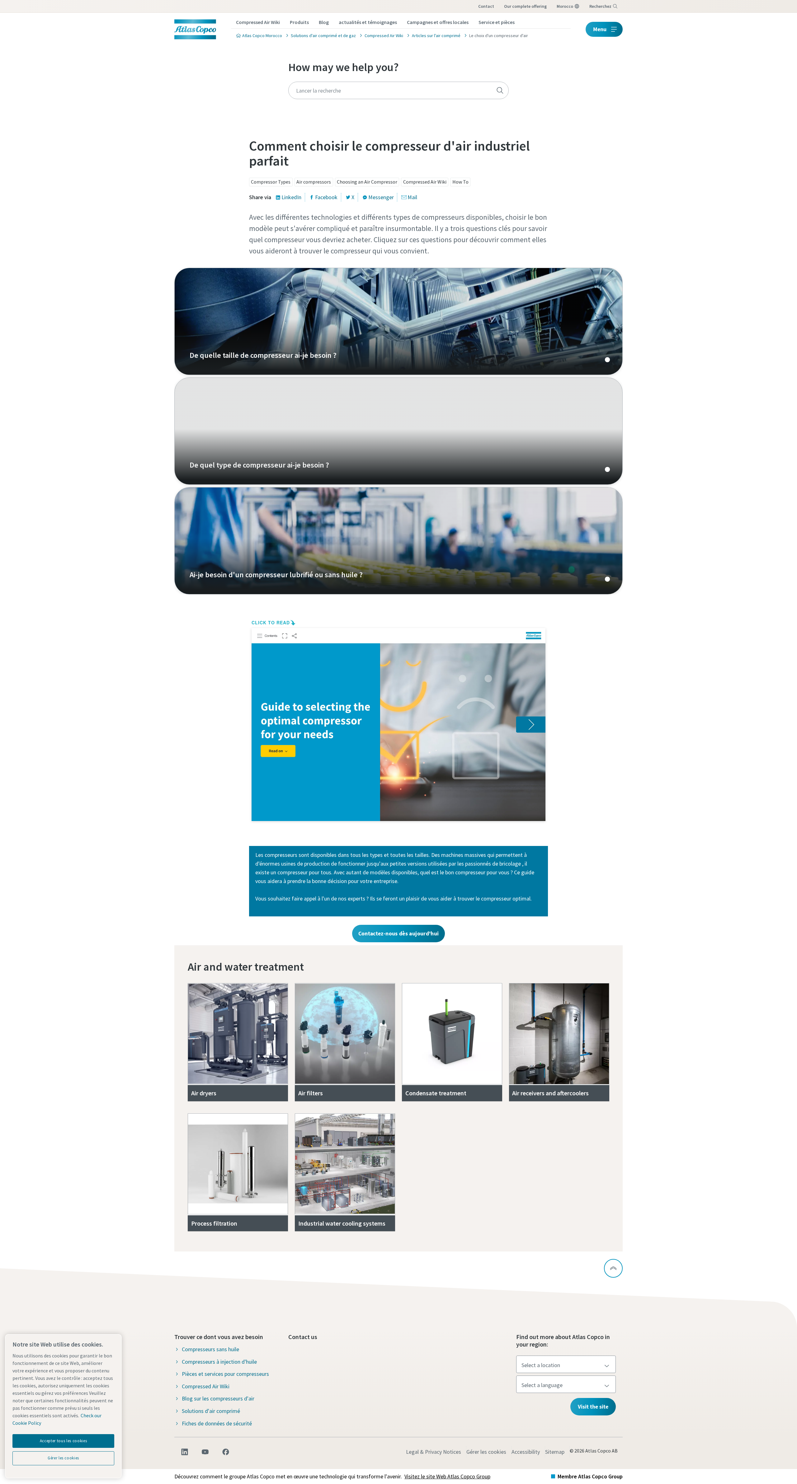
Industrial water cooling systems (341, 1223)
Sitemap (554, 1451)
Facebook (326, 197)
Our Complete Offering (525, 6)
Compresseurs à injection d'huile (219, 1361)
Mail (412, 197)
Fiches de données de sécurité (217, 1423)
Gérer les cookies (486, 1451)
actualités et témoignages (368, 22)
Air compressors (313, 182)
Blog (324, 22)
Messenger (381, 197)
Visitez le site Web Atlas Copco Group (447, 1476)
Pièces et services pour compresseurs (225, 1373)
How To (460, 182)
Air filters (310, 1093)
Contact (486, 6)
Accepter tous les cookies (63, 1440)
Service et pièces (497, 22)
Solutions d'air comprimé (211, 1410)
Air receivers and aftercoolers (550, 1093)
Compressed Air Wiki (258, 22)
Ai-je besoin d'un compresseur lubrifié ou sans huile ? (398, 540)
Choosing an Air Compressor (367, 182)
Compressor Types (270, 182)
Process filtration (214, 1223)
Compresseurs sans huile (210, 1349)
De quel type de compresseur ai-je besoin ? (398, 431)
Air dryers (203, 1093)
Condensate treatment (435, 1093)
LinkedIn (291, 197)
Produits (299, 22)
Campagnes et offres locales (438, 22)
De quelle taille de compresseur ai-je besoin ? (398, 321)
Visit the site (593, 1406)
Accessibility (526, 1451)
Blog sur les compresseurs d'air (218, 1398)
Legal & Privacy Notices (433, 1451)
